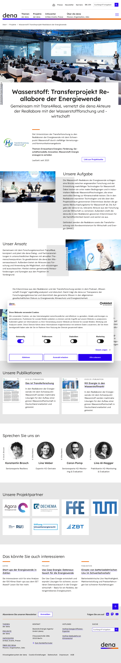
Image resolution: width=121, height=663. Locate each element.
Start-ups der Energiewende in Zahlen (20, 571)
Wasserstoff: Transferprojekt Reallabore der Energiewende (42, 25)
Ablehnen (26, 357)
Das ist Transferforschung (39, 383)
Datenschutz (52, 655)
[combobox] (105, 5)
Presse (60, 5)
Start (5, 25)
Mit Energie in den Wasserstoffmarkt (94, 385)
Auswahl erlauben (60, 357)
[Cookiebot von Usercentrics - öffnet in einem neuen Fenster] (101, 304)
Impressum (64, 655)
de (86, 5)
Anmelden (45, 614)
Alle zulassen (95, 357)
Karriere (79, 5)
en (90, 5)
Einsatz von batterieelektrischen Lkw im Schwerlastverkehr (99, 571)
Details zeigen (101, 350)
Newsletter (69, 5)
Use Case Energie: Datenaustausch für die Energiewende (58, 571)
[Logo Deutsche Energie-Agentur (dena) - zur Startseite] (12, 15)
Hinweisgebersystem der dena (15, 655)
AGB (72, 655)
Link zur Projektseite (93, 159)
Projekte (12, 25)
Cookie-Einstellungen (37, 655)
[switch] (47, 341)
